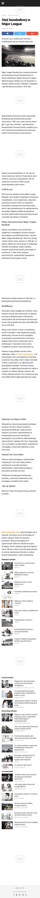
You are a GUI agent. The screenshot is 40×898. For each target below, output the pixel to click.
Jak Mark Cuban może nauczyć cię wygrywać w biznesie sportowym (25, 777)
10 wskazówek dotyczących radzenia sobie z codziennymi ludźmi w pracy (24, 693)
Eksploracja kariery (13, 15)
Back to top (20, 888)
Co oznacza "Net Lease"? (23, 765)
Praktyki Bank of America (23, 620)
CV (17, 354)
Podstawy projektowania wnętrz (25, 591)
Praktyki (4, 15)
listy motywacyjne (26, 354)
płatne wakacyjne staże (11, 532)
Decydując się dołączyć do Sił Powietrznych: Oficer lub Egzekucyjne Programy (24, 757)
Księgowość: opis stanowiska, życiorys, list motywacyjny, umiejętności (24, 683)
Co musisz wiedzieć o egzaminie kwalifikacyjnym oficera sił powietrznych (25, 748)
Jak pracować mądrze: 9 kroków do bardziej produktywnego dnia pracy (25, 703)
